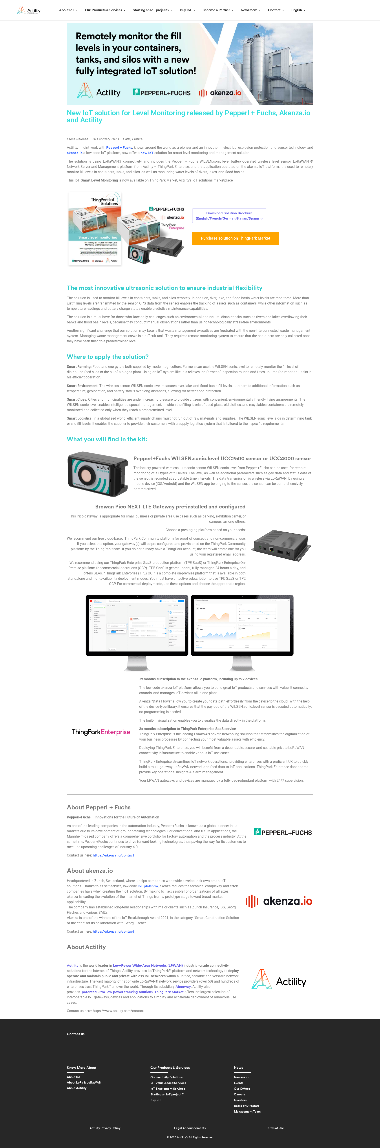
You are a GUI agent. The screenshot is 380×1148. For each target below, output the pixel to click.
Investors (240, 1100)
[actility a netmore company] (28, 10)
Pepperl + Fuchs (119, 147)
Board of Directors (246, 1106)
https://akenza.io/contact (113, 855)
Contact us (75, 1034)
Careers (239, 1094)
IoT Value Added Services (168, 1083)
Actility (73, 965)
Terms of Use (275, 1128)
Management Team (247, 1111)
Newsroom (241, 1077)
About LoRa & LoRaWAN (84, 1082)
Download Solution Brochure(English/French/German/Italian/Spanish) (229, 215)
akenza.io (74, 153)
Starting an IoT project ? (167, 1094)
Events (238, 1083)
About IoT (74, 1077)
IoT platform (148, 886)
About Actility (77, 1088)
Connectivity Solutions (166, 1077)
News (238, 1067)
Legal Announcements (190, 1128)
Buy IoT (155, 1100)
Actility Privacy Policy (105, 1128)
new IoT (147, 153)
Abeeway (183, 986)
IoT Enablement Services (167, 1088)
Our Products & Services (170, 1067)
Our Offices (242, 1088)
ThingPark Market (169, 992)
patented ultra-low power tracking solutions (117, 992)
